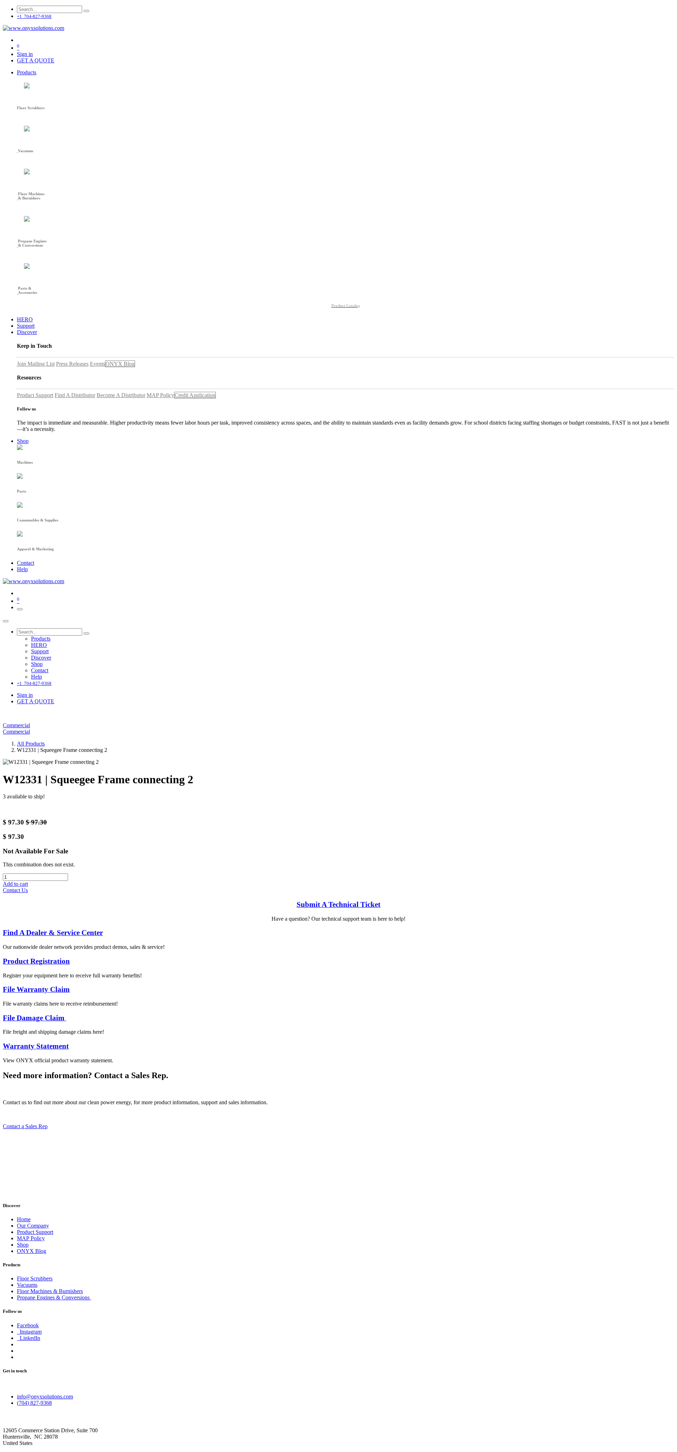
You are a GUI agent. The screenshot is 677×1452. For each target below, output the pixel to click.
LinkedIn (28, 1338)
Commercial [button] (16, 725)
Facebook (28, 1325)
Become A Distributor (121, 395)
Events (97, 364)
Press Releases (72, 364)
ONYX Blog (120, 364)
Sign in (25, 54)
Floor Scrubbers (35, 1278)
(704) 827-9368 (34, 1403)
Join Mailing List (36, 364)
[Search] (86, 11)
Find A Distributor (75, 395)
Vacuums (27, 1285)
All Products (31, 744)
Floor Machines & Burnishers (50, 1291)
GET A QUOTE (35, 60)
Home (24, 1219)
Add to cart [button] (15, 884)
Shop (23, 1245)
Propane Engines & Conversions (54, 1297)
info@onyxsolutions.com (45, 1397)
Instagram (29, 1332)
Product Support (35, 395)
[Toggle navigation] (20, 609)
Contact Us (15, 890)
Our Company (33, 1226)
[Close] (5, 621)
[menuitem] (26, 72)
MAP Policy (160, 395)
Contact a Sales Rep (25, 1126)
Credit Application (195, 395)
